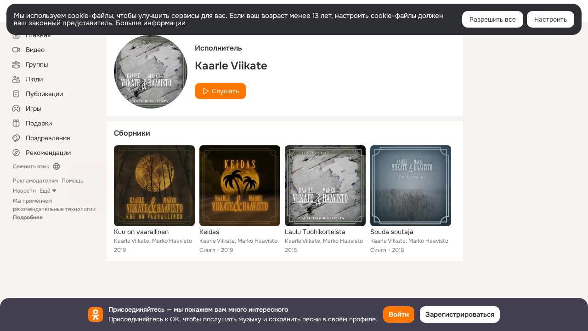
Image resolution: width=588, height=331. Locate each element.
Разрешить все (492, 19)
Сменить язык (31, 166)
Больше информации (151, 23)
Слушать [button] (225, 91)
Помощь (72, 180)
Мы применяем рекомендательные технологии (54, 209)
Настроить (550, 19)
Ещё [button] (45, 190)
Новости (24, 190)
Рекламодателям (35, 180)
